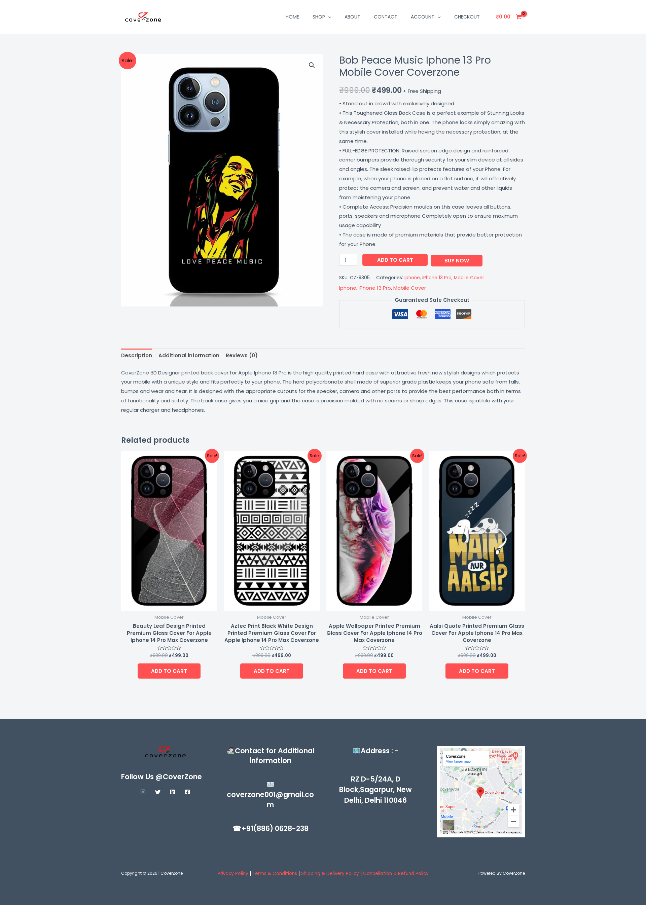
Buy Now (456, 260)
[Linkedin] (172, 792)
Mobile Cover (469, 278)
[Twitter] (157, 792)
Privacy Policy (233, 873)
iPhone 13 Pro (437, 278)
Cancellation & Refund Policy (396, 873)
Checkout (467, 16)
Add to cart (395, 259)
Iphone (412, 278)
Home (292, 16)
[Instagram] (143, 792)
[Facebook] (187, 792)
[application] (328, 16)
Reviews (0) (242, 355)
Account (422, 16)
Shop (319, 16)
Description (136, 355)
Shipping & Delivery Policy (330, 873)
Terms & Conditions (275, 873)
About (352, 16)
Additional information (188, 355)
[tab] (136, 356)
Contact (385, 16)
